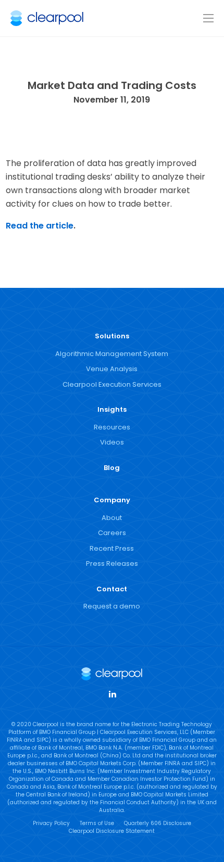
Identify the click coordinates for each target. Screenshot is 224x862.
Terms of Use (97, 823)
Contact (111, 589)
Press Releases (112, 563)
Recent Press (112, 548)
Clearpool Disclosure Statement (112, 831)
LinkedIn (112, 693)
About (112, 518)
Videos (112, 442)
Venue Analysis (112, 369)
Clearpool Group (46, 18)
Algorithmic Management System (111, 354)
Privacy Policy (51, 823)
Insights (112, 409)
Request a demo (111, 606)
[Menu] (208, 18)
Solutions (112, 336)
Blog (112, 468)
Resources (112, 427)
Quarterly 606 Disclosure (157, 823)
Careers (112, 533)
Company (112, 500)
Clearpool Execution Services (112, 384)
